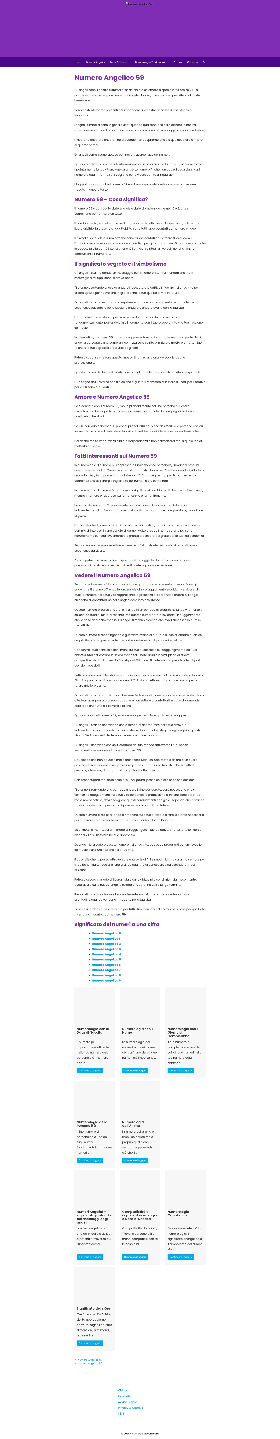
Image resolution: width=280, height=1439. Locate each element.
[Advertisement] (140, 32)
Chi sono (192, 62)
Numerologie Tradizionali (150, 62)
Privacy (178, 62)
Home (77, 62)
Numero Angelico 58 (90, 1360)
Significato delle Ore (93, 1308)
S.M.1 (121, 1414)
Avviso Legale (127, 1402)
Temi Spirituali (118, 62)
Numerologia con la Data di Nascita (93, 1031)
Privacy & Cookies (130, 1408)
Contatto (124, 1396)
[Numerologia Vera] (140, 4)
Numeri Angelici (95, 62)
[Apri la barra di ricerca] (204, 62)
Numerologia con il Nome (137, 1031)
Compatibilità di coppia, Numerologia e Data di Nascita (139, 1215)
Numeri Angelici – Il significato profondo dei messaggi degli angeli (94, 1217)
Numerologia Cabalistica (178, 1213)
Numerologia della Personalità (92, 1124)
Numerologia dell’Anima (133, 1124)
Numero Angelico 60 (90, 1363)
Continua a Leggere (90, 1070)
